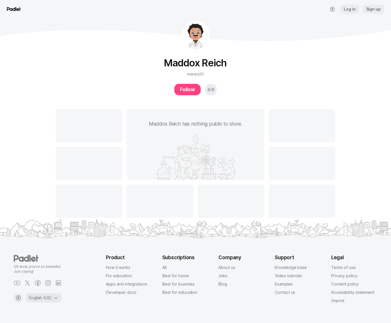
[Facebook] (37, 283)
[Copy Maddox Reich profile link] (211, 89)
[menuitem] (332, 9)
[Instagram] (48, 283)
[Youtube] (17, 283)
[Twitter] (27, 283)
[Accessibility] (18, 297)
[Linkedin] (58, 283)
